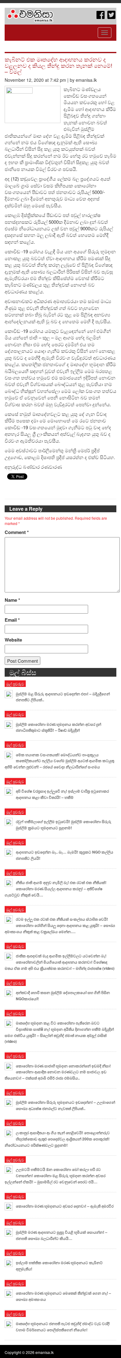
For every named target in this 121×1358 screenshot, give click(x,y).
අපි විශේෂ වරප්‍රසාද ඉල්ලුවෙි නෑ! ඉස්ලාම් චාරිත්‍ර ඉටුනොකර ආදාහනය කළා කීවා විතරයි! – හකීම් (62, 794)
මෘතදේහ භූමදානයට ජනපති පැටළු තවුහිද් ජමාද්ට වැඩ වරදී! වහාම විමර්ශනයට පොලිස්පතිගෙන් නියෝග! (63, 1327)
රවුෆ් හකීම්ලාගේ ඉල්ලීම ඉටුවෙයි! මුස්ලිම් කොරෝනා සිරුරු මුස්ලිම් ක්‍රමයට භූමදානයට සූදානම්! (63, 825)
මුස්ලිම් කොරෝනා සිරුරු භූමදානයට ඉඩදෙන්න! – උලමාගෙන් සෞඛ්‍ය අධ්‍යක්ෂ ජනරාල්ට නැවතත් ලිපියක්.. (65, 1105)
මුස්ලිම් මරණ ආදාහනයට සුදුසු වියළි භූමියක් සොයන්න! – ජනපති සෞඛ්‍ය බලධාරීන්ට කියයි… (61, 1235)
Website (13, 640)
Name (12, 600)
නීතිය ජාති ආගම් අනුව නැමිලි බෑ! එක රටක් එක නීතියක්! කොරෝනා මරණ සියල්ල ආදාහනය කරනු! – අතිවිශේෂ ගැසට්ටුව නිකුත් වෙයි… (55, 889)
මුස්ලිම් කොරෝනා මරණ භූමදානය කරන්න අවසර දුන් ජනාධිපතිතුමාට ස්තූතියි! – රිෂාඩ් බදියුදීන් (58, 727)
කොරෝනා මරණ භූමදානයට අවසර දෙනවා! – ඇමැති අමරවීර (65, 1206)
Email (12, 620)
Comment (17, 532)
